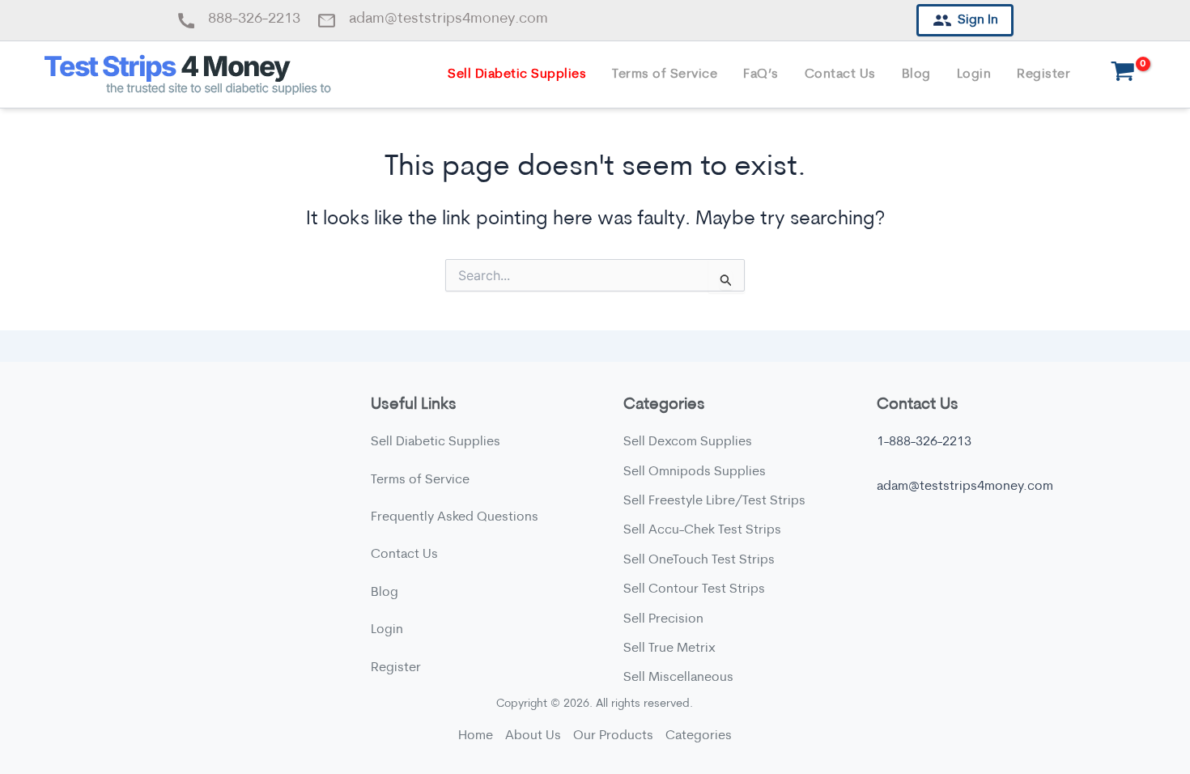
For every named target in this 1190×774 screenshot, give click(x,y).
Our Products (613, 735)
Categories (698, 735)
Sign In (977, 20)
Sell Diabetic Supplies (517, 74)
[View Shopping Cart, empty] (1122, 75)
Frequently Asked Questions (454, 517)
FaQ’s (761, 74)
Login (974, 74)
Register (1043, 74)
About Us (533, 735)
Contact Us (840, 74)
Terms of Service (664, 74)
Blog (916, 74)
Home (475, 735)
